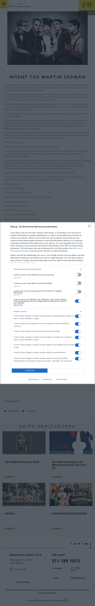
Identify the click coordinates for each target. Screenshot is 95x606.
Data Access (47, 379)
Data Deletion (33, 379)
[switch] (78, 274)
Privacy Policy (61, 379)
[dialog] (47, 303)
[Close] (90, 227)
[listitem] (47, 269)
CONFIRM (29, 370)
